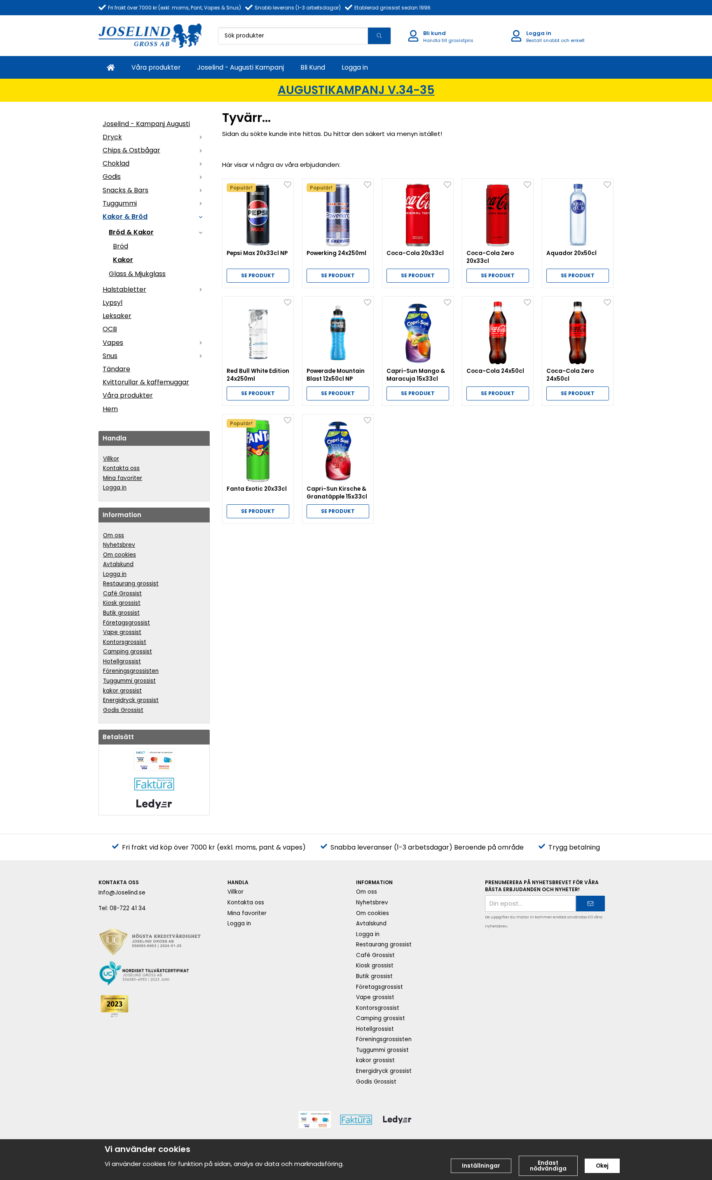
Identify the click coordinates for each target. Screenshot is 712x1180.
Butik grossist (121, 613)
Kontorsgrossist (124, 642)
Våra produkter (155, 67)
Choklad (116, 163)
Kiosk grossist (122, 603)
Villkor (111, 459)
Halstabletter (124, 289)
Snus (110, 356)
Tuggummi (120, 203)
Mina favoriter (122, 478)
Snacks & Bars (125, 190)
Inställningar (481, 1166)
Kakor (123, 260)
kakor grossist (122, 691)
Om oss (113, 535)
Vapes (113, 342)
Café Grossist (122, 593)
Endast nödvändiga (548, 1166)
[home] (110, 67)
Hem (110, 409)
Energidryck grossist (131, 700)
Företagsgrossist (126, 623)
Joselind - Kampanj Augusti (146, 124)
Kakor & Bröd (125, 216)
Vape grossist (122, 632)
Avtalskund (118, 564)
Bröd (120, 246)
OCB (110, 329)
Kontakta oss (121, 468)
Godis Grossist (123, 710)
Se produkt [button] (258, 275)
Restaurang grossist (131, 584)
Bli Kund (312, 67)
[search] (379, 36)
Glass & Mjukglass (137, 274)
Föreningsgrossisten (131, 671)
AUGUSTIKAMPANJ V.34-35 (356, 90)
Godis (112, 176)
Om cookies (119, 555)
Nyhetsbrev (119, 545)
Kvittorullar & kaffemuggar (146, 382)
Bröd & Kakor (131, 232)
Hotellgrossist (122, 661)
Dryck (112, 137)
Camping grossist (127, 652)
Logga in (355, 67)
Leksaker (117, 316)
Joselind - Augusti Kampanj (240, 67)
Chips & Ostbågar (131, 150)
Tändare (116, 369)
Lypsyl (112, 302)
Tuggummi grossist (129, 681)
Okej (602, 1166)
